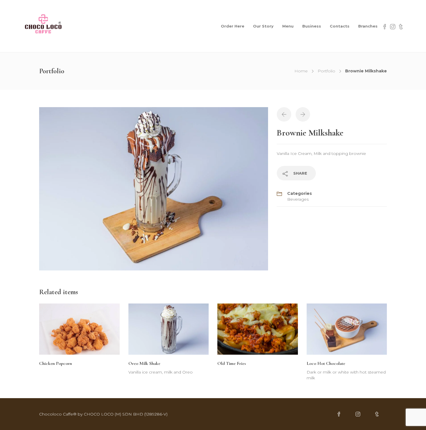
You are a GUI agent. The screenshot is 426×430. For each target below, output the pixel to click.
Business (311, 26)
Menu (288, 26)
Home (301, 71)
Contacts (339, 26)
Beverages (298, 199)
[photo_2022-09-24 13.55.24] (153, 188)
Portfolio (326, 71)
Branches (368, 26)
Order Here (232, 26)
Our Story (263, 26)
